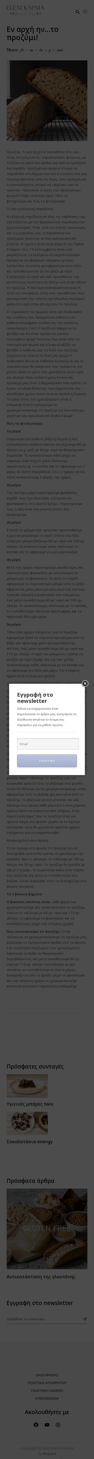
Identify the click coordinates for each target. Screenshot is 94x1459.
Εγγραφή (47, 760)
